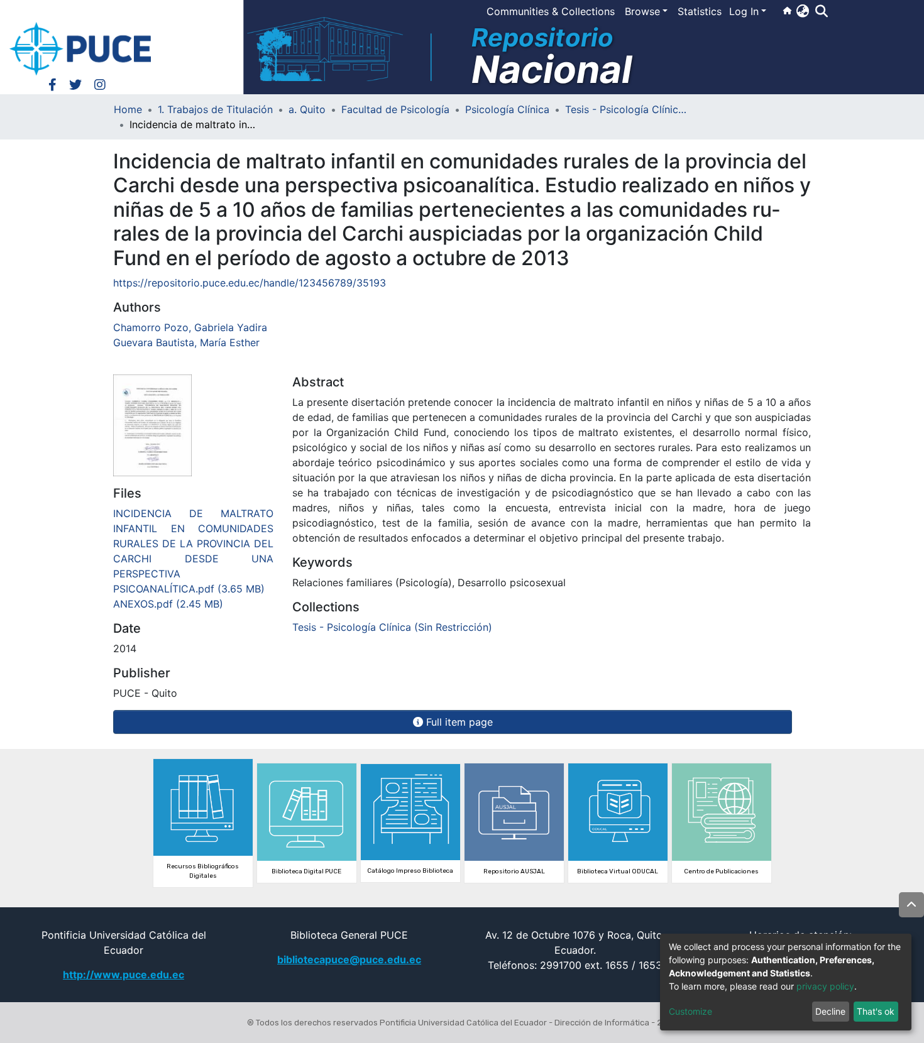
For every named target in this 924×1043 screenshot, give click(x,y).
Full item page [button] (458, 722)
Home (128, 109)
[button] (802, 10)
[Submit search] (821, 11)
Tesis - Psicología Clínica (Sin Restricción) (628, 109)
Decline (830, 1011)
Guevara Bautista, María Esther (186, 342)
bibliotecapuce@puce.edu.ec (349, 959)
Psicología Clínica (507, 109)
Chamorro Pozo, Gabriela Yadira (190, 327)
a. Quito (307, 109)
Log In (744, 11)
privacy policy (825, 986)
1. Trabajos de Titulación (215, 109)
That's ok (875, 1011)
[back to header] (911, 904)
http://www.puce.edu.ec (123, 974)
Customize (690, 1011)
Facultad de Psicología (395, 109)
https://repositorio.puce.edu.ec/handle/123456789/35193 (249, 282)
